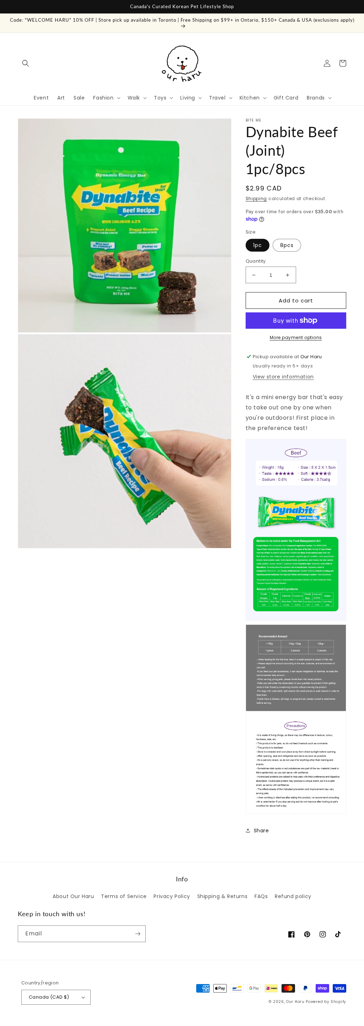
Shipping (256, 198)
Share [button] (261, 830)
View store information (283, 376)
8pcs (287, 245)
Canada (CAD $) (49, 997)
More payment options (296, 337)
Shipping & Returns (222, 896)
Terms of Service (124, 896)
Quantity (256, 261)
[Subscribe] (137, 933)
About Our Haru (73, 896)
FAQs (261, 896)
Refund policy (293, 896)
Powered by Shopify (326, 1001)
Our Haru (295, 1001)
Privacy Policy (172, 896)
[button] (25, 63)
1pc (257, 245)
